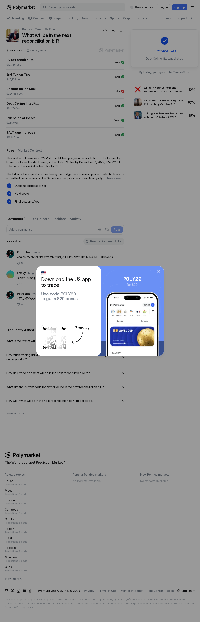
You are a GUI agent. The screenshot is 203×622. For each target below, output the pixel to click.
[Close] (158, 271)
